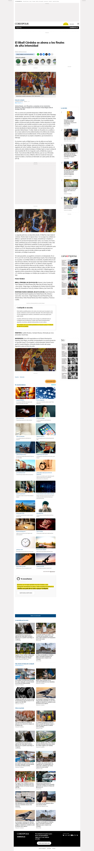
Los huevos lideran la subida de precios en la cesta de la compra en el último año (24, 724)
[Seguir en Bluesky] (63, 835)
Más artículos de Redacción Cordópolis (24, 663)
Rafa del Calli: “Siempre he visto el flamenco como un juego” (64, 347)
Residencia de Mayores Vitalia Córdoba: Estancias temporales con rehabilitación (64, 270)
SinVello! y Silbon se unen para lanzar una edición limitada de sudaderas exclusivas (64, 292)
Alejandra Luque (39, 728)
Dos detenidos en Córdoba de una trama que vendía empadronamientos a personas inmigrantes (70, 172)
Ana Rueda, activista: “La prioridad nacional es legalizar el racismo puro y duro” (64, 361)
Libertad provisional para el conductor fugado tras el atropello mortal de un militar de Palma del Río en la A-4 (45, 785)
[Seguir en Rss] (77, 835)
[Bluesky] (44, 54)
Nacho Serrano (18, 788)
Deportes (19, 27)
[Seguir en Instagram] (69, 835)
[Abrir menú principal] (78, 23)
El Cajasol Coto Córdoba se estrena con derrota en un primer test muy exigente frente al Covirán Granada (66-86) (24, 785)
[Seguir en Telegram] (68, 835)
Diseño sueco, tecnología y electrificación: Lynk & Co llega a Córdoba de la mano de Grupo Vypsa (64, 277)
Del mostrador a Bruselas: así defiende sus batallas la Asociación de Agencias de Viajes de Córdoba (64, 285)
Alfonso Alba (38, 640)
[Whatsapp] (38, 54)
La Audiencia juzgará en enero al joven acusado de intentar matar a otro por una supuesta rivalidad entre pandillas (45, 724)
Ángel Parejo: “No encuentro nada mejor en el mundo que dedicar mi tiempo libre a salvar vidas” (64, 376)
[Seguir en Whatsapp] (75, 835)
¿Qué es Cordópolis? (42, 848)
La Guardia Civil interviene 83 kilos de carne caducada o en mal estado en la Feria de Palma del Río (24, 682)
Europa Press (38, 788)
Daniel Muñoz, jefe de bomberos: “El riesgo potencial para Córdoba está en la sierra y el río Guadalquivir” (64, 354)
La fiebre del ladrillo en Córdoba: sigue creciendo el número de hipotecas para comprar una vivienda (44, 657)
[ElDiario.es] (74, 27)
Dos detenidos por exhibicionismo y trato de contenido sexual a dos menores (24, 804)
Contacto (53, 848)
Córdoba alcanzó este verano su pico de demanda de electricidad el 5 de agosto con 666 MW (24, 700)
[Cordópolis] (24, 834)
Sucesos (30, 1)
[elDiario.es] (24, 836)
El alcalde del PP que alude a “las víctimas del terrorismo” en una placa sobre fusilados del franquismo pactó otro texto (45, 637)
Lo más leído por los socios (21, 620)
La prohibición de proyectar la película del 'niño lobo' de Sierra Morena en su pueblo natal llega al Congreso (24, 637)
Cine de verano (46, 1)
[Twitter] (46, 54)
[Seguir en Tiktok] (74, 835)
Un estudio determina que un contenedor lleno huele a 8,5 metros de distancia (70, 207)
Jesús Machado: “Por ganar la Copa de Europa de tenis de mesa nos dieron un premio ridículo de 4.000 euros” (64, 368)
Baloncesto (22, 377)
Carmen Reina (18, 640)
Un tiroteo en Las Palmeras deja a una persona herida (45, 803)
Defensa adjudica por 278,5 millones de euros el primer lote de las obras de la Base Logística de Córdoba (45, 744)
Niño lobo (37, 1)
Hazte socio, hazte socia (26, 592)
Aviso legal (49, 848)
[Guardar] (52, 54)
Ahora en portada (19, 708)
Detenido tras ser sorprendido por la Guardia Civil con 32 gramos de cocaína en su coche (71, 189)
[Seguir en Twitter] (65, 835)
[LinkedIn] (49, 54)
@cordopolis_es (19, 102)
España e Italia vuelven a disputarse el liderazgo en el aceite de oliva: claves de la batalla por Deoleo (24, 656)
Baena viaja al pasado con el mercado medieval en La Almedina (45, 681)
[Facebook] (41, 54)
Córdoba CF (50, 1)
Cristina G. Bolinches (19, 659)
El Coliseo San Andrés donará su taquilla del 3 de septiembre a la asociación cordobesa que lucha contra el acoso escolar (44, 765)
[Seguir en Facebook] (66, 835)
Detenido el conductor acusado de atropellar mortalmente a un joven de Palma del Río (70, 122)
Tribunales (33, 1)
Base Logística (41, 1)
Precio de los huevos (26, 1)
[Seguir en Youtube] (72, 835)
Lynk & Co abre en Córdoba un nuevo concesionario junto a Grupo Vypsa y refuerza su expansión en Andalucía (64, 263)
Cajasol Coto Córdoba (56, 1)
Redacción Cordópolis (19, 100)
